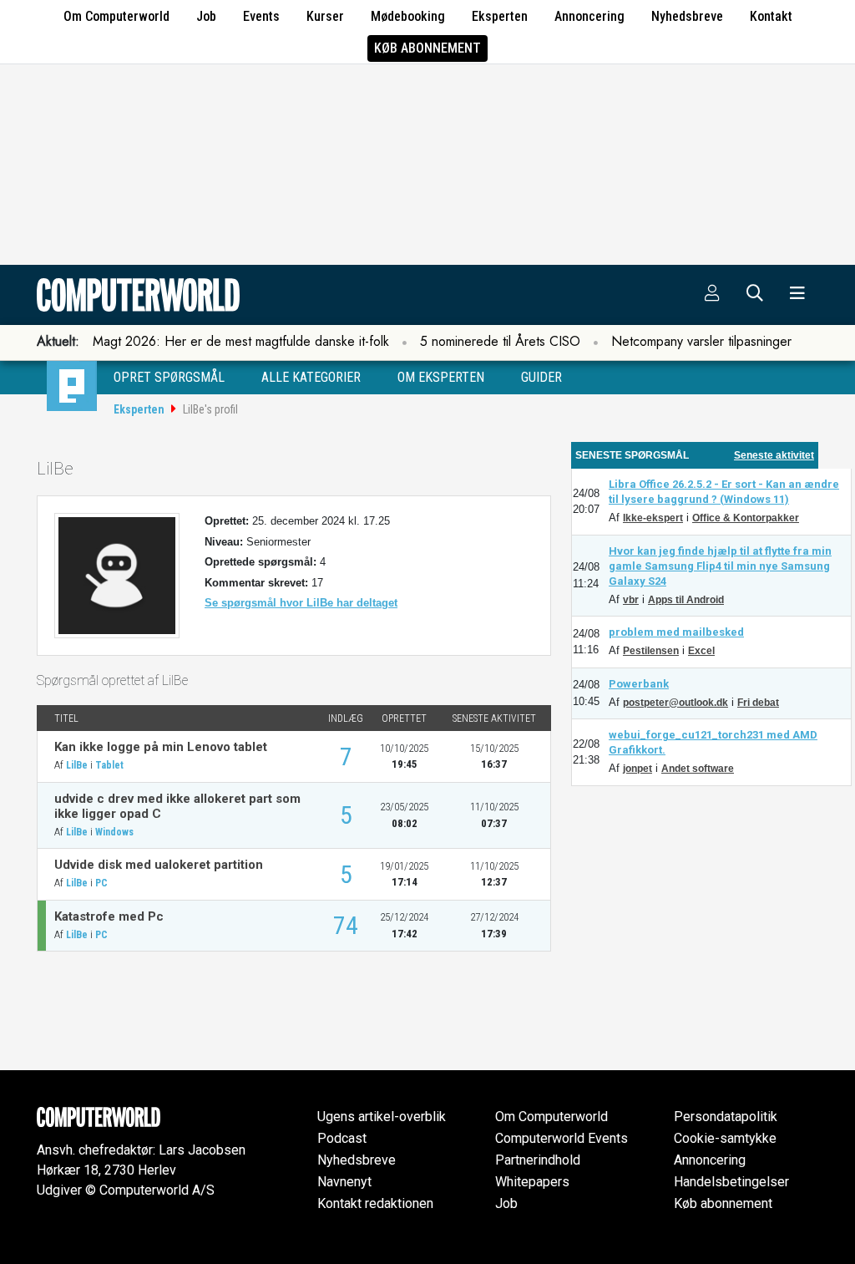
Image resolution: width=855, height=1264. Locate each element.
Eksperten (500, 16)
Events (261, 16)
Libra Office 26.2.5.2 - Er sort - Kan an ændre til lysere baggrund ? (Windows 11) (724, 491)
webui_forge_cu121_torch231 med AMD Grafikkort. (713, 742)
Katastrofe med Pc (109, 916)
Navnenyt (344, 1182)
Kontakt (771, 16)
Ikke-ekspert (653, 518)
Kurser (325, 16)
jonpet (637, 768)
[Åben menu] (797, 295)
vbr (631, 600)
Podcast (342, 1138)
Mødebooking (408, 16)
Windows (114, 832)
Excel (701, 651)
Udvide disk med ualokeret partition (158, 864)
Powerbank (639, 684)
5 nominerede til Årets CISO (500, 341)
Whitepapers (532, 1182)
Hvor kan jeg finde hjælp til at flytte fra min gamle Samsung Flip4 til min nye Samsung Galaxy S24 (720, 566)
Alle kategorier (311, 377)
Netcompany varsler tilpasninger (701, 341)
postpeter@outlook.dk (675, 702)
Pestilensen (651, 651)
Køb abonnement (427, 48)
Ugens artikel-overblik (381, 1116)
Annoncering (589, 16)
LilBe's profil (210, 409)
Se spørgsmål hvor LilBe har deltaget (301, 602)
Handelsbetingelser (731, 1182)
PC (101, 883)
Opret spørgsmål (169, 377)
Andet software (697, 768)
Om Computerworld (116, 16)
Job (206, 16)
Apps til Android (686, 600)
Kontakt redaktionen (375, 1203)
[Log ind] (712, 295)
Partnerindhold (537, 1160)
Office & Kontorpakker (745, 518)
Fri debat (758, 702)
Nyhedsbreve (687, 16)
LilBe (77, 765)
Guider (541, 377)
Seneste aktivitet (774, 455)
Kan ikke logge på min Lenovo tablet (160, 746)
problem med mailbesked (676, 632)
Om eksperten (440, 377)
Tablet (109, 765)
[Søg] (755, 295)
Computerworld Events (561, 1138)
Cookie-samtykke (725, 1138)
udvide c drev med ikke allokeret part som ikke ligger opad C (177, 806)
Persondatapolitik (725, 1116)
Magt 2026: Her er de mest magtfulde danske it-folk (241, 341)
